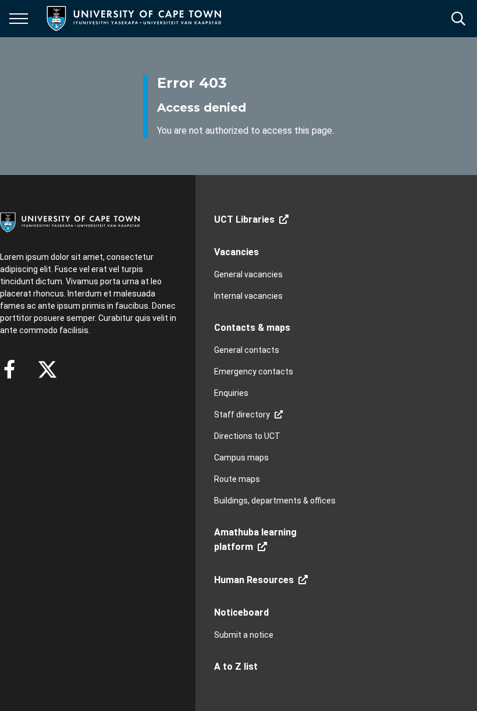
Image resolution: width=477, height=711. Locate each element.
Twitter (47, 369)
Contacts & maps (252, 327)
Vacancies (236, 252)
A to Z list (236, 666)
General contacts (246, 350)
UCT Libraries (244, 219)
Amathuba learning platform (255, 539)
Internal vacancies (248, 296)
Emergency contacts (253, 371)
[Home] (70, 221)
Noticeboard (241, 612)
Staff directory (242, 414)
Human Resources (254, 579)
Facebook (9, 369)
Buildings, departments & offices (275, 500)
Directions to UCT (247, 436)
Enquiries (231, 393)
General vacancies (248, 274)
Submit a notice (243, 634)
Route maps (237, 479)
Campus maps (241, 457)
